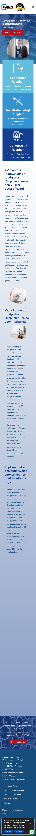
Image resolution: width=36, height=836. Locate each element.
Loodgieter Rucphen (12, 786)
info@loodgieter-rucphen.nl (13, 772)
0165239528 (7, 769)
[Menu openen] (33, 7)
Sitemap (7, 803)
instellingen (20, 827)
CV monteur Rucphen (12, 794)
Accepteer (9, 831)
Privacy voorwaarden (12, 798)
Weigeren (19, 831)
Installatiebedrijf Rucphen (14, 790)
